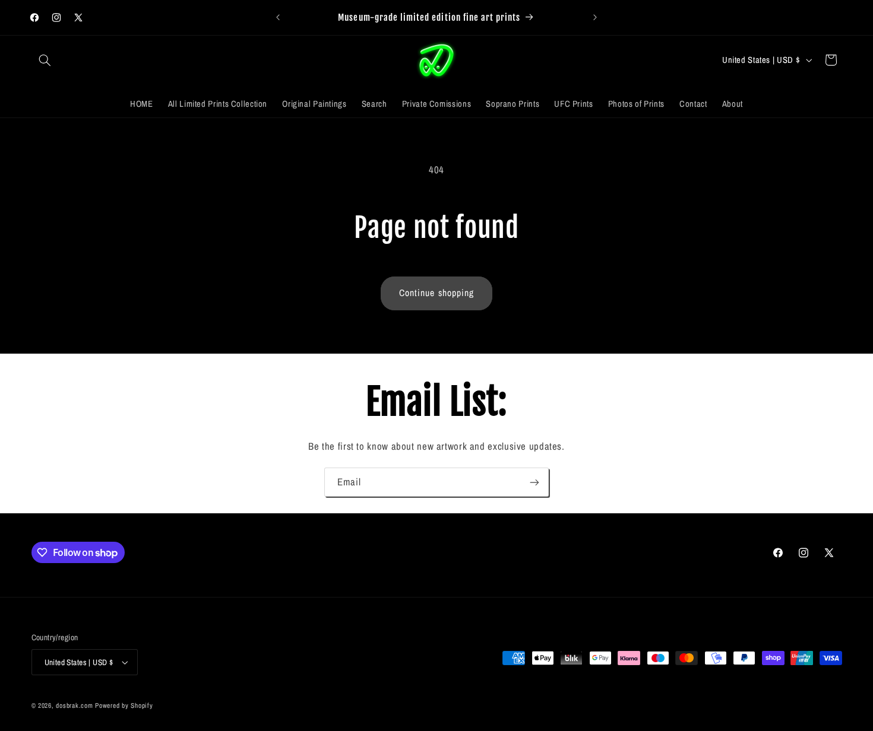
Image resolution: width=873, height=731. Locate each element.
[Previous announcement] (278, 18)
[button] (45, 60)
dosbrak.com (74, 705)
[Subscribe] (534, 482)
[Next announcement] (595, 18)
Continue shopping (436, 293)
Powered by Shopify (124, 705)
